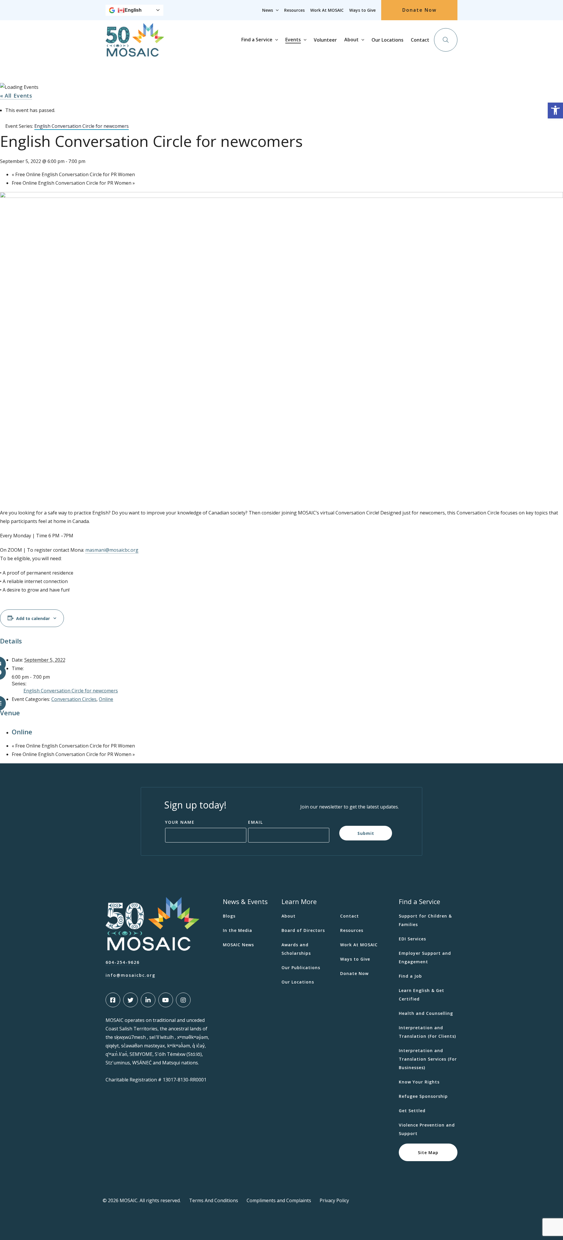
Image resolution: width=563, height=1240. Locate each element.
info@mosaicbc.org (130, 975)
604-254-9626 (123, 962)
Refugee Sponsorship (423, 1096)
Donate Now (419, 10)
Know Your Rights (419, 1082)
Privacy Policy (334, 1200)
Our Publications (301, 967)
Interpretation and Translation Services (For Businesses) (428, 1059)
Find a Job (410, 976)
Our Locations (387, 40)
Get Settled (412, 1110)
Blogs (229, 916)
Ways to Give (362, 10)
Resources (294, 10)
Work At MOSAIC (327, 10)
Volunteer (325, 40)
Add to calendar (33, 618)
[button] (555, 110)
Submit (365, 833)
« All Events (16, 95)
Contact (420, 40)
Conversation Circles (73, 699)
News (267, 10)
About (351, 39)
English (133, 10)
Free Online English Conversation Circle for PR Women (73, 174)
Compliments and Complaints (279, 1200)
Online (106, 699)
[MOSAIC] (135, 52)
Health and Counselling (426, 1013)
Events (293, 39)
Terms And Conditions (213, 1200)
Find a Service (256, 39)
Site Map (428, 1152)
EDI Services (412, 939)
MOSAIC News (238, 944)
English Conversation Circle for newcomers (70, 690)
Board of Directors (303, 930)
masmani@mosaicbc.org (111, 550)
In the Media (237, 930)
